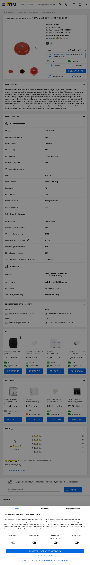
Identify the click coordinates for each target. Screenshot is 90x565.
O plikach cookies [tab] (73, 508)
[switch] (34, 543)
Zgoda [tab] (16, 508)
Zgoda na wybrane (45, 556)
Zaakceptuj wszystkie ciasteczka (45, 551)
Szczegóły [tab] (45, 508)
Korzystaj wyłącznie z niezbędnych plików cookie (45, 560)
